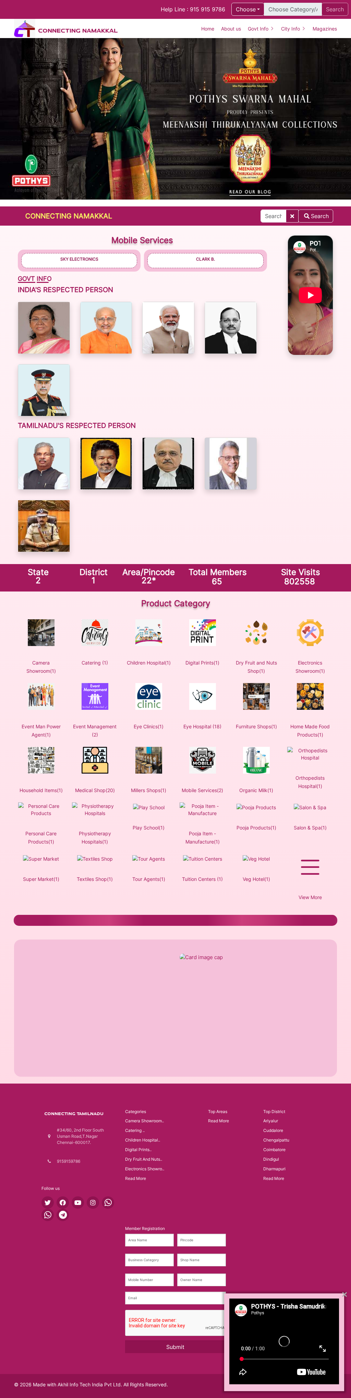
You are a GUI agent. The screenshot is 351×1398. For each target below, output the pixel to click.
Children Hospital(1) (149, 663)
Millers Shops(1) (148, 790)
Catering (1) (95, 663)
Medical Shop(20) (95, 790)
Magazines (325, 29)
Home (207, 29)
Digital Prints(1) (202, 663)
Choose (246, 9)
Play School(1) (149, 828)
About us (231, 29)
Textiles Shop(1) (95, 879)
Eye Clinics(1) (149, 726)
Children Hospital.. (142, 1140)
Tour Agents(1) (148, 879)
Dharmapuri (274, 1168)
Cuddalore (273, 1130)
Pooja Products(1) (256, 828)
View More (310, 897)
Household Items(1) (41, 790)
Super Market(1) (41, 879)
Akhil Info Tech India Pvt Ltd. (90, 1384)
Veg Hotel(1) (256, 879)
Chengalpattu (276, 1140)
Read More (135, 1178)
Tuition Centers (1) (202, 879)
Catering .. (135, 1130)
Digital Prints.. (138, 1149)
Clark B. (205, 259)
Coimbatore (274, 1149)
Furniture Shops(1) (256, 726)
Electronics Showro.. (144, 1168)
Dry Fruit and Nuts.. (143, 1159)
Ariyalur (270, 1120)
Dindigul (271, 1159)
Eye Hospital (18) (202, 726)
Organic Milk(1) (256, 790)
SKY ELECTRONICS (79, 259)
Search (320, 216)
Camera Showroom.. (144, 1120)
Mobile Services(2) (202, 790)
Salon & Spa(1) (310, 828)
